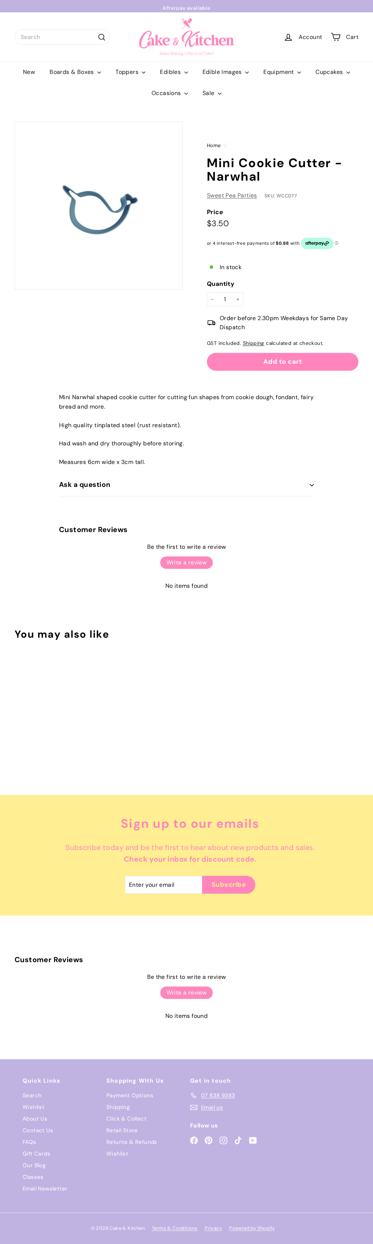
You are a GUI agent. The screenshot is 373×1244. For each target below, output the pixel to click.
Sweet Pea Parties (232, 195)
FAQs (29, 1142)
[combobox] (62, 37)
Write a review (186, 562)
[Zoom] (98, 205)
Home (215, 145)
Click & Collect (126, 1118)
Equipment (279, 72)
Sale (209, 93)
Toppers (127, 72)
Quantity (220, 284)
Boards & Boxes (72, 72)
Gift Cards (36, 1153)
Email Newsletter (45, 1188)
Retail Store (122, 1130)
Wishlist (33, 1107)
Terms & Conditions (174, 1228)
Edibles (171, 72)
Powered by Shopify (252, 1228)
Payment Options (129, 1095)
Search (32, 1095)
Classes (33, 1177)
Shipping (253, 343)
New (29, 72)
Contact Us (38, 1130)
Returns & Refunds (131, 1142)
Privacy (213, 1228)
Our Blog (34, 1165)
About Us (35, 1118)
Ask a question (85, 484)
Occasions (167, 93)
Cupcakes (330, 72)
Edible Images (223, 72)
